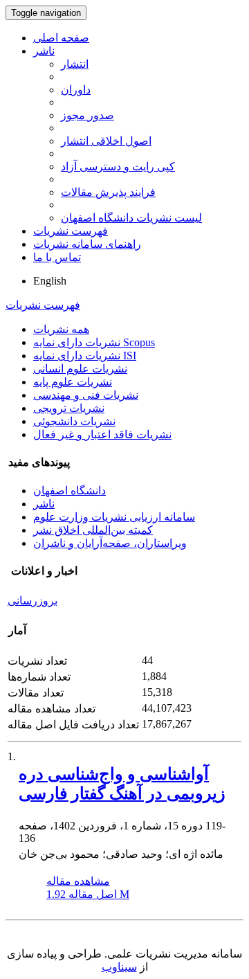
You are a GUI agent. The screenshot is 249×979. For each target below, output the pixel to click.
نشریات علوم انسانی (80, 369)
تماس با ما (57, 257)
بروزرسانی (32, 601)
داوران (76, 90)
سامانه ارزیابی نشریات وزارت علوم (114, 517)
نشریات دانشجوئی (74, 421)
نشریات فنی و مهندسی (85, 395)
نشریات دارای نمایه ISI (84, 355)
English (49, 281)
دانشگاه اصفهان (69, 490)
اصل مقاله (87, 894)
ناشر (44, 51)
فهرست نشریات (70, 231)
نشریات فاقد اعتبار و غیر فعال (102, 434)
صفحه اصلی (61, 38)
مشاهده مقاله (78, 881)
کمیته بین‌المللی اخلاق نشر (93, 530)
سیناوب (119, 967)
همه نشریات (61, 329)
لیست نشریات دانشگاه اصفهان (131, 218)
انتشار (75, 64)
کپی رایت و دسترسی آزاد (118, 166)
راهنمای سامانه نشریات (87, 244)
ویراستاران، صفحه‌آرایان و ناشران (110, 543)
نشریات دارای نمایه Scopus (94, 342)
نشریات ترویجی (68, 408)
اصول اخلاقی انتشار (106, 141)
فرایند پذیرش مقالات (108, 192)
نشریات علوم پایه (72, 382)
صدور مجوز (87, 115)
